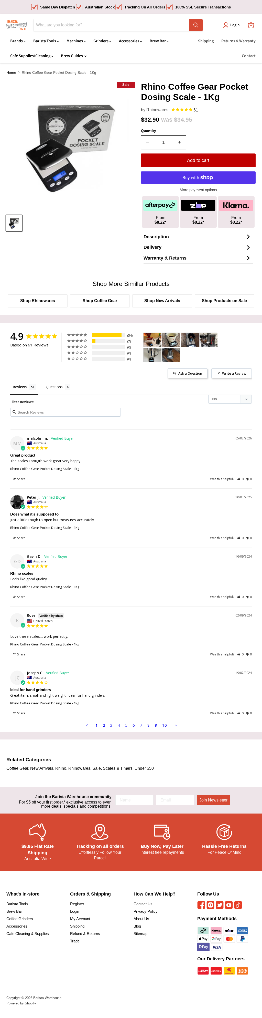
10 (164, 725)
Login (74, 911)
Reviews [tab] (20, 386)
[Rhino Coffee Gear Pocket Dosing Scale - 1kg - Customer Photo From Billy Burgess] (171, 355)
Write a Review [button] (234, 373)
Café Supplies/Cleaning (30, 56)
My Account (80, 919)
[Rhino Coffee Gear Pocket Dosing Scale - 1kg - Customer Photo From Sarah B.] (152, 340)
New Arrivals (41, 768)
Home (11, 72)
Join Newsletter (213, 800)
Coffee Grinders (19, 919)
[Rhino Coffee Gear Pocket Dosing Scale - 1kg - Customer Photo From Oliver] (171, 340)
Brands (17, 41)
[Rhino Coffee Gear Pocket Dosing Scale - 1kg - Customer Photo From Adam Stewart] (152, 355)
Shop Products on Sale (224, 301)
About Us (141, 919)
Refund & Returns (85, 933)
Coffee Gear (17, 768)
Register (77, 904)
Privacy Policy (146, 911)
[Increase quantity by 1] (179, 142)
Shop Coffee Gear (100, 301)
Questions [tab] (54, 386)
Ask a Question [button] (190, 373)
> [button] (175, 725)
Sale (96, 768)
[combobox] (111, 25)
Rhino (60, 768)
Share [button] (20, 479)
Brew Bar (158, 41)
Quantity (148, 131)
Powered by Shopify (21, 1003)
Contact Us (143, 904)
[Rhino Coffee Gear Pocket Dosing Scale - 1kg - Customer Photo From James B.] (190, 340)
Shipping (206, 41)
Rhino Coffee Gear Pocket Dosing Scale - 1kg (44, 468)
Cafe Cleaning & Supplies (27, 933)
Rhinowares (157, 110)
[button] (240, 479)
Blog (137, 926)
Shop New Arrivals (162, 301)
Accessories (129, 41)
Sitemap (140, 933)
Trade (75, 941)
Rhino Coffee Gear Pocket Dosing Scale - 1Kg (44, 527)
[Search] (196, 25)
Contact (249, 56)
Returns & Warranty (238, 41)
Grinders (101, 41)
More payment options (198, 190)
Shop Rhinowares (37, 301)
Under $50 (144, 768)
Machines (75, 41)
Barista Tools (45, 41)
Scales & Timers (118, 768)
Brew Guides (72, 56)
